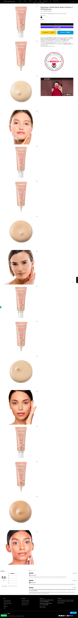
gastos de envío (51, 13)
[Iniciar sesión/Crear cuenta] (71, 1)
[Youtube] (9, 613)
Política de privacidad (25, 601)
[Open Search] (70, 1)
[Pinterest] (6, 613)
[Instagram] (5, 613)
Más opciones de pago (57, 29)
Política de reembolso (25, 600)
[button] (12, 573)
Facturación (6, 606)
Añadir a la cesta (57, 24)
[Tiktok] (7, 613)
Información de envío (7, 601)
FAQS (5, 607)
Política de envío (24, 604)
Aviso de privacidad (7, 600)
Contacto (5, 604)
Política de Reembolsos (8, 603)
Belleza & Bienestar (61, 602)
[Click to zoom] (37, 6)
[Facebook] (4, 613)
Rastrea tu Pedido (40, 2)
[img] (31, 573)
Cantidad (42, 19)
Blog (34, 2)
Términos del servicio (25, 603)
